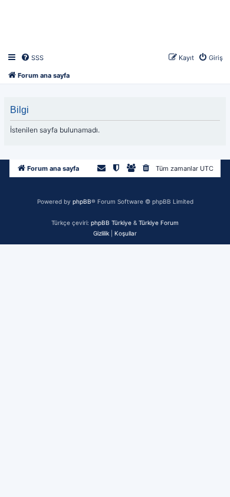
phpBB (82, 201)
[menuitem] (32, 58)
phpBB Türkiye (111, 222)
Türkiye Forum (159, 222)
